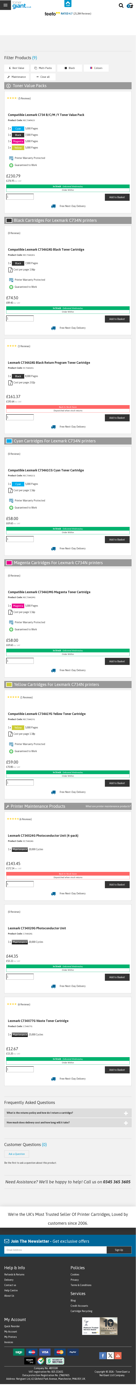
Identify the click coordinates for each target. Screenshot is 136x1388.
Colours (98, 68)
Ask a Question (17, 1154)
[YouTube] (117, 1355)
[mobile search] (121, 6)
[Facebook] (102, 1355)
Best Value (18, 68)
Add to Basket (117, 197)
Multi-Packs (45, 68)
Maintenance (18, 76)
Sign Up (119, 1250)
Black (72, 68)
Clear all (45, 76)
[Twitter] (110, 1355)
